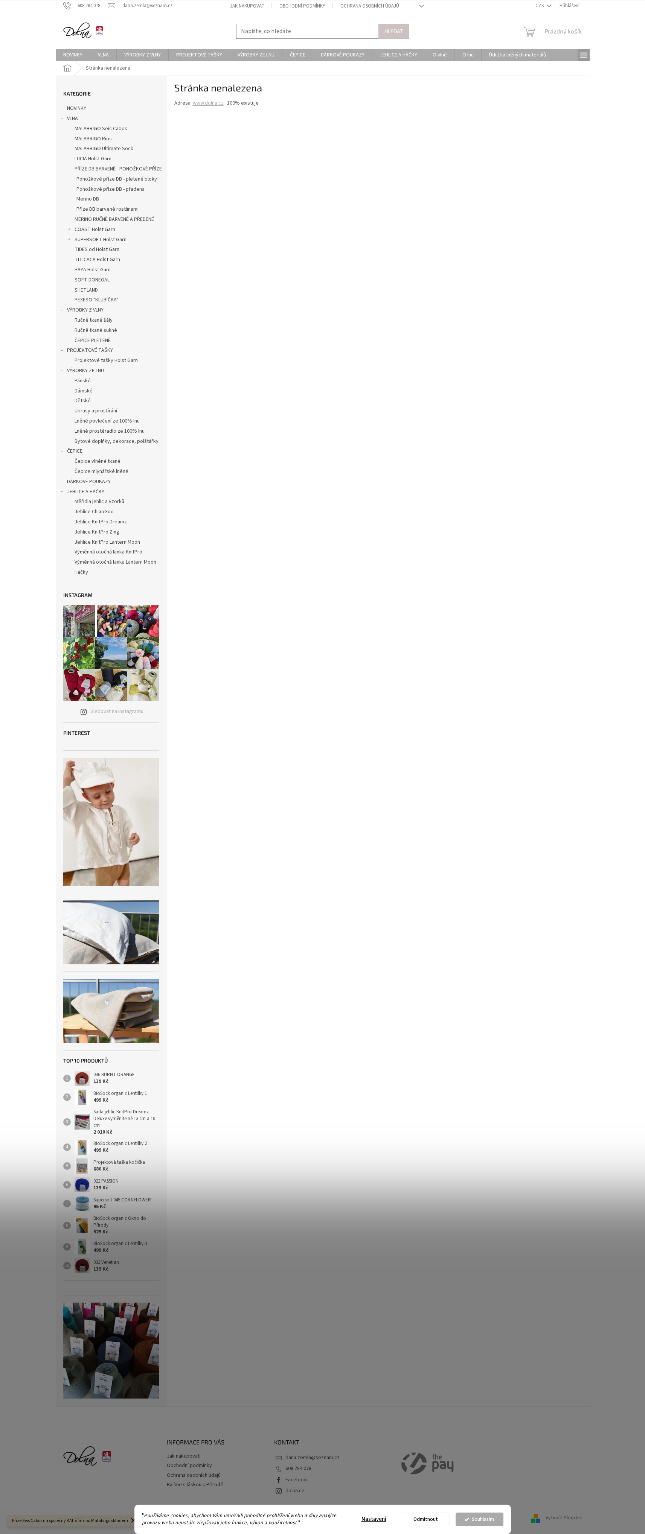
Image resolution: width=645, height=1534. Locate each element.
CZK (540, 5)
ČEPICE (74, 451)
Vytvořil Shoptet (564, 1518)
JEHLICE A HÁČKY (85, 492)
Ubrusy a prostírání (96, 411)
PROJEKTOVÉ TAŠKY (90, 350)
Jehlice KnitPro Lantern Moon (107, 542)
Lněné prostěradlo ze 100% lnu (110, 431)
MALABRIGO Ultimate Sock (104, 148)
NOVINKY (76, 108)
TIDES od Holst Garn (97, 249)
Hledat (393, 31)
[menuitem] (73, 55)
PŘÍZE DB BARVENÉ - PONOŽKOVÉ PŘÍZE (118, 169)
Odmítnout (425, 1519)
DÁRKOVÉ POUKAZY (89, 481)
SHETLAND (86, 290)
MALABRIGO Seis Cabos (101, 128)
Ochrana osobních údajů (369, 6)
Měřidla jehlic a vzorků (99, 501)
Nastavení (373, 1519)
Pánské (83, 381)
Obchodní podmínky (302, 6)
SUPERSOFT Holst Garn (101, 239)
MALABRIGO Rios (93, 139)
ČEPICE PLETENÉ (93, 340)
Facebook (296, 1480)
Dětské (83, 400)
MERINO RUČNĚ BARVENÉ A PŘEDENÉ (114, 219)
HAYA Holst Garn (93, 270)
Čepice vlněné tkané (97, 461)
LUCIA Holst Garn (93, 159)
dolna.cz (294, 1490)
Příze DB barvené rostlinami (107, 209)
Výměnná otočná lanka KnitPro (108, 552)
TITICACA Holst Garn (97, 259)
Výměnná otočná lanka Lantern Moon (115, 562)
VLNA (72, 118)
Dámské (84, 391)
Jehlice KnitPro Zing (97, 532)
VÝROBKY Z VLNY (85, 310)
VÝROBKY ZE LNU (85, 370)
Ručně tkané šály (94, 320)
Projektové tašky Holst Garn (106, 360)
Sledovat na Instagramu (116, 711)
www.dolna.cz (208, 103)
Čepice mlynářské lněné (101, 471)
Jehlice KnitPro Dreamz (101, 522)
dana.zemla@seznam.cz (312, 1457)
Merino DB (87, 199)
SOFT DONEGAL (92, 280)
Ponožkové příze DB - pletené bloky (116, 179)
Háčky (81, 572)
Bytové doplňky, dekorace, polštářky (117, 441)
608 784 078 (298, 1468)
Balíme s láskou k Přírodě (195, 1484)
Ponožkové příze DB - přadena (110, 189)
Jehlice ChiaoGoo (94, 511)
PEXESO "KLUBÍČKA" (96, 300)
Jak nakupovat (247, 6)
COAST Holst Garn (95, 229)
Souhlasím (483, 1519)
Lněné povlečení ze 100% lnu (107, 421)
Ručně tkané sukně (96, 330)
